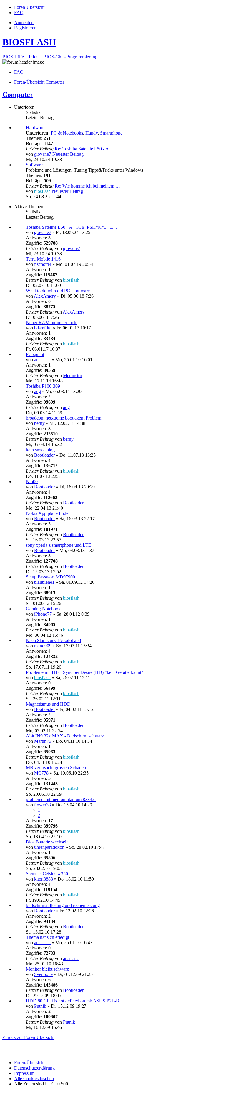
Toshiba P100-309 (43, 386)
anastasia (42, 359)
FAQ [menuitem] (19, 71)
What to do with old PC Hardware (58, 290)
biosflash (42, 191)
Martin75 (42, 741)
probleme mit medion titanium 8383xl (61, 799)
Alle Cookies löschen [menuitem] (34, 1078)
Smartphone (111, 132)
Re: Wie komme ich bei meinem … (87, 185)
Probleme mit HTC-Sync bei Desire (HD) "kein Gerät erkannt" (84, 672)
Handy (91, 132)
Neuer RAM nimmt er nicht (51, 322)
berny (39, 423)
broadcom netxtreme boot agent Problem (63, 417)
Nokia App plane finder (48, 513)
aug (37, 391)
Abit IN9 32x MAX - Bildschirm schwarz (65, 735)
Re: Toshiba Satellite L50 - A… (84, 148)
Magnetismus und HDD (48, 704)
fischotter (42, 264)
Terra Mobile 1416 (43, 258)
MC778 (41, 772)
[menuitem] (29, 7)
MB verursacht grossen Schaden (56, 767)
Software (34, 164)
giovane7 (42, 154)
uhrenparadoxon (49, 847)
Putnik (40, 1006)
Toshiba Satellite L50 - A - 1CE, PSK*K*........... (71, 227)
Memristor (72, 375)
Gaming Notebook (43, 608)
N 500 (32, 481)
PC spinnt (35, 354)
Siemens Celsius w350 (47, 873)
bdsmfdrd (43, 327)
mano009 (42, 645)
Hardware (35, 127)
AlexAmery (45, 296)
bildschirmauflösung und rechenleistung (63, 905)
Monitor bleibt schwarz (47, 969)
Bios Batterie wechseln (47, 841)
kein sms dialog (40, 449)
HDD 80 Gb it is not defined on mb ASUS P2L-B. (73, 1000)
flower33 (42, 804)
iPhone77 (43, 613)
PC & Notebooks (67, 132)
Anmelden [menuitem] (24, 22)
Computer (17, 94)
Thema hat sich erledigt (47, 937)
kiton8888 (43, 878)
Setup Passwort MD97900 (50, 576)
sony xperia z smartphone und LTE (58, 545)
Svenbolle (43, 974)
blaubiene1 (44, 582)
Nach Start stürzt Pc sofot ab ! (53, 640)
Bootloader (44, 454)
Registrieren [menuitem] (25, 27)
